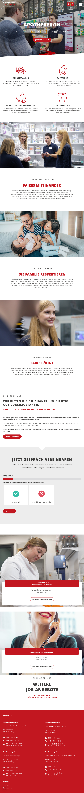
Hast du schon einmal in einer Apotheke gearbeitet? (25, 482)
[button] (4, 788)
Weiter (9, 511)
